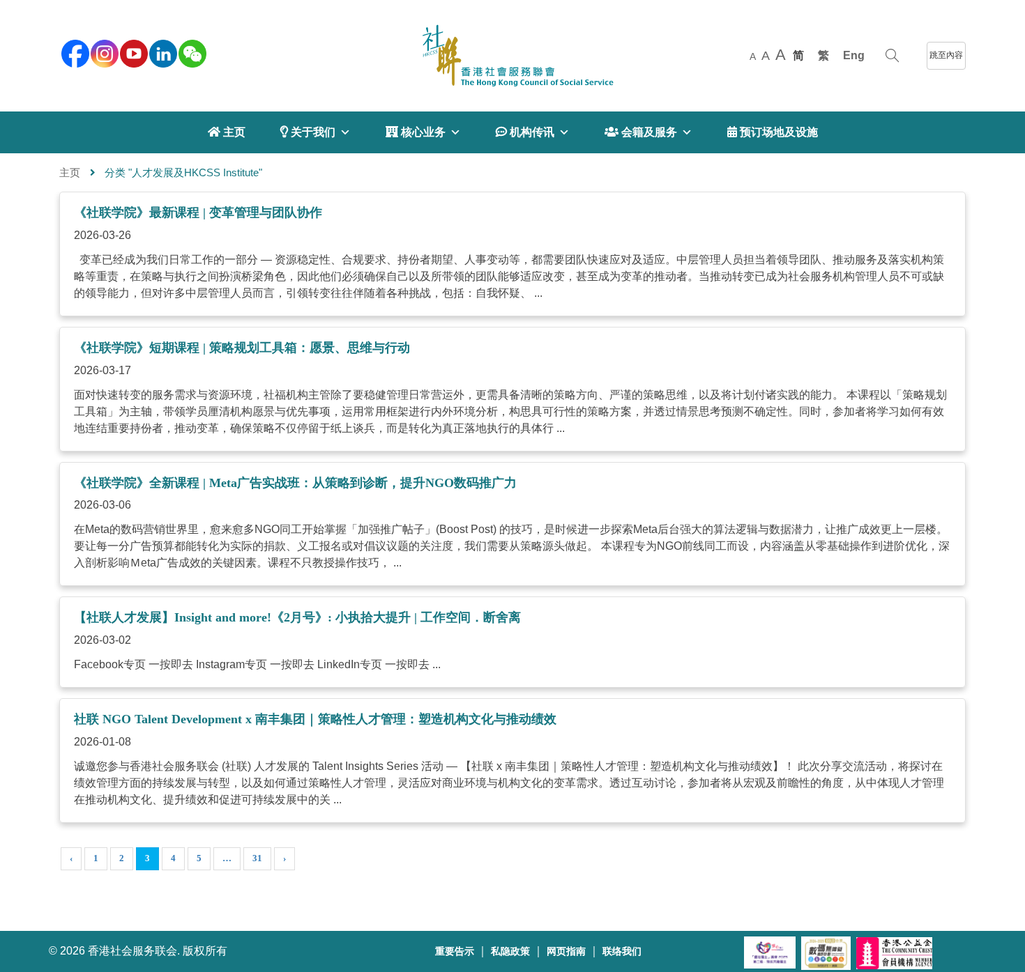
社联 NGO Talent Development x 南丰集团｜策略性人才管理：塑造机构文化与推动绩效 (315, 719)
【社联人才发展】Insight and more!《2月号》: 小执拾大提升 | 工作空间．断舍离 (297, 617)
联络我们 (621, 951)
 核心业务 (416, 132)
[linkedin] (161, 52)
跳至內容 (946, 55)
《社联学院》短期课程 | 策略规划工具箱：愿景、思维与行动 (242, 348)
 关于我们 (307, 132)
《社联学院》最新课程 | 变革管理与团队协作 (198, 212)
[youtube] (132, 52)
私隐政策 (510, 951)
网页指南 (566, 951)
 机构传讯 (525, 132)
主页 (69, 172)
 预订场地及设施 (772, 132)
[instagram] (103, 52)
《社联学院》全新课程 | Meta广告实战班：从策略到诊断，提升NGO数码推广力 (295, 483)
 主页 (226, 132)
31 (257, 858)
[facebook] (73, 52)
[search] (892, 56)
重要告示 (454, 951)
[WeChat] (191, 52)
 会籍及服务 (641, 132)
